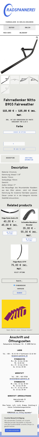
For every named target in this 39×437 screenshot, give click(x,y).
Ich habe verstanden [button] (12, 430)
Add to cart (20, 149)
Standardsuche (21, 285)
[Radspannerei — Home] (19, 11)
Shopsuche (20, 289)
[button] (37, 37)
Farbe (19, 126)
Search (19, 293)
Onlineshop (23, 33)
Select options (10, 233)
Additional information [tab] (29, 159)
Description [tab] (10, 158)
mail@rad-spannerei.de (20, 356)
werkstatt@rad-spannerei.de (19, 379)
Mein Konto (7, 33)
